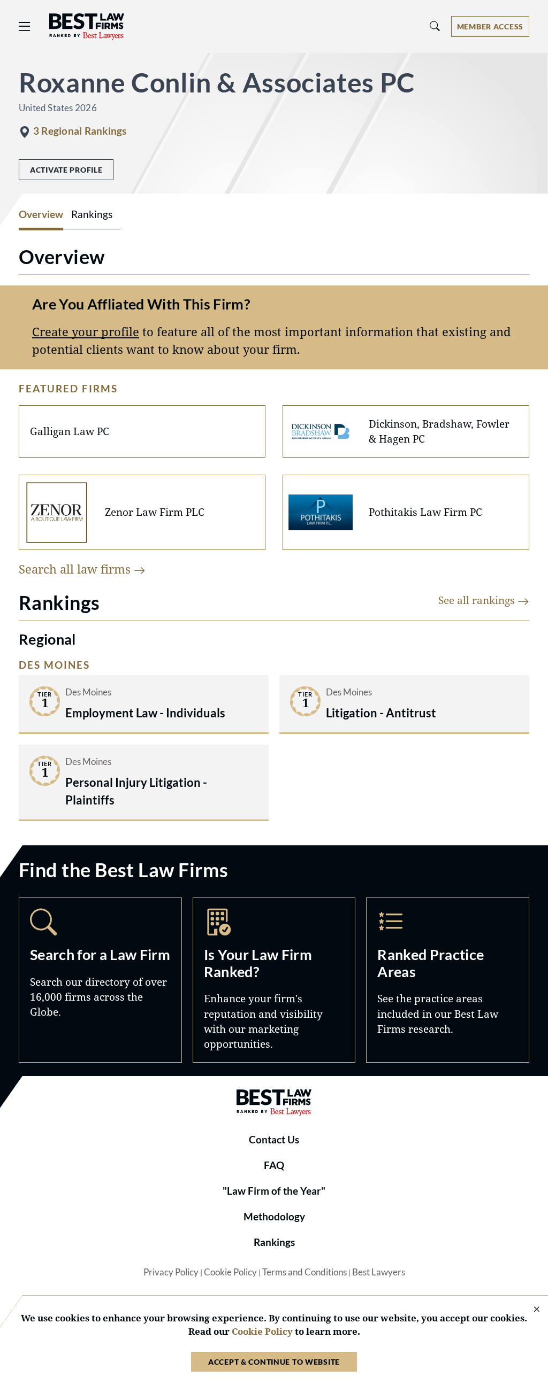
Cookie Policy (230, 1272)
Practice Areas (448, 980)
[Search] (435, 26)
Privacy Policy (171, 1272)
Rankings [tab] (91, 214)
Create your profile (85, 331)
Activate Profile (66, 169)
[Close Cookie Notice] (530, 1310)
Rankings (274, 1242)
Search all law (76, 569)
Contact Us (274, 1140)
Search (100, 980)
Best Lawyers (378, 1272)
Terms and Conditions (304, 1272)
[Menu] (24, 26)
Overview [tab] (41, 214)
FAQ (274, 1165)
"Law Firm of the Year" (274, 1191)
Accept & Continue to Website (274, 1361)
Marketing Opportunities (274, 980)
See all (477, 600)
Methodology (274, 1216)
